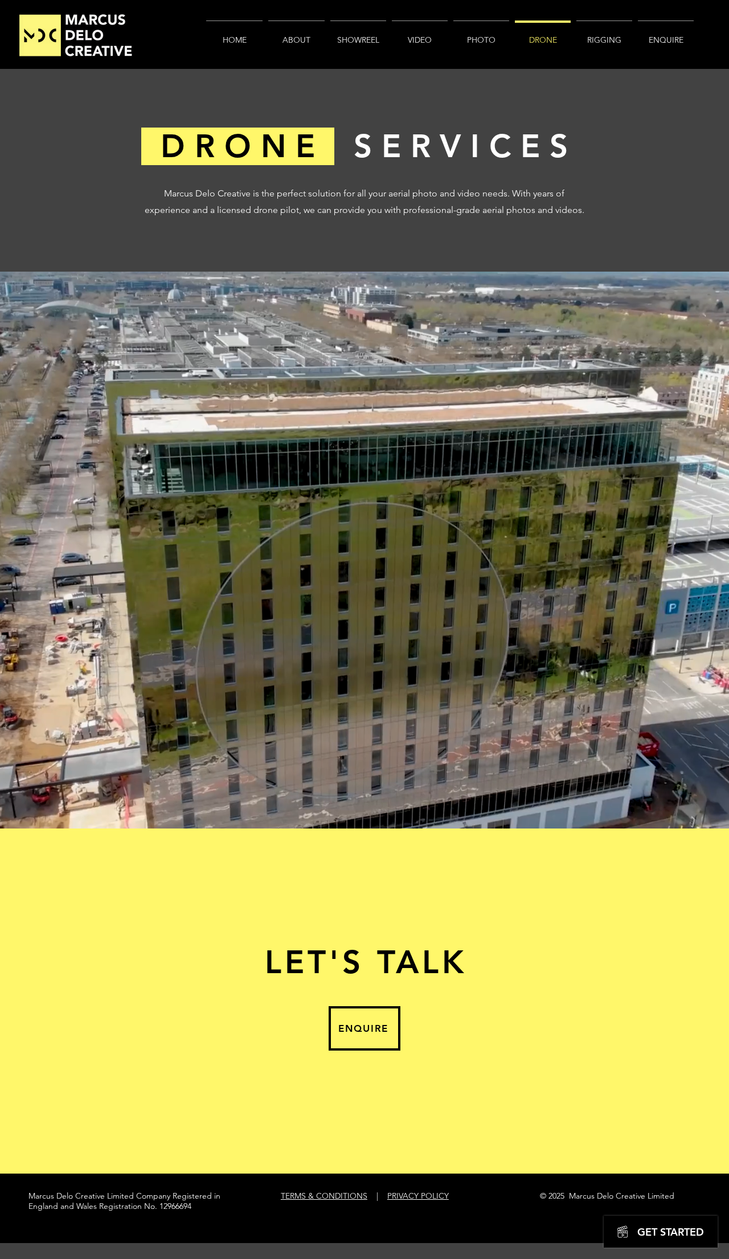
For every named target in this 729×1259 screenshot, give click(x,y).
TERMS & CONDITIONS (324, 1196)
